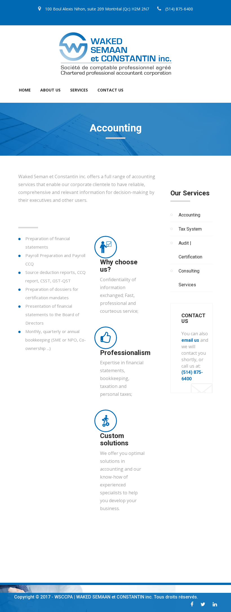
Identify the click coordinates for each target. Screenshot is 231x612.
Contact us (110, 90)
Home (25, 90)
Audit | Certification (190, 250)
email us (190, 340)
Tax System (190, 229)
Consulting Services (189, 277)
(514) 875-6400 (179, 9)
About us (50, 90)
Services (79, 90)
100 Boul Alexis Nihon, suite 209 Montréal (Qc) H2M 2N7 (97, 9)
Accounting (189, 215)
